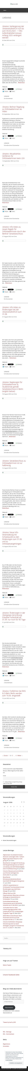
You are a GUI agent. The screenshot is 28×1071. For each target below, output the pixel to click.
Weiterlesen (21, 82)
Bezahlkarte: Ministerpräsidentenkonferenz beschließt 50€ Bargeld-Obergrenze (13, 879)
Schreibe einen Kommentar (11, 145)
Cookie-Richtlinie (8, 1060)
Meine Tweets (7, 965)
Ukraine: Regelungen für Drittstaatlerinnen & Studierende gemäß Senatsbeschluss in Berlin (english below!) (12, 386)
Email (4, 775)
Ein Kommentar (8, 98)
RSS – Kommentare (8, 1034)
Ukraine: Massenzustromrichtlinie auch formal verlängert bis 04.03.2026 (13, 873)
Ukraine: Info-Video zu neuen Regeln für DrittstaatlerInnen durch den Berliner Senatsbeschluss (14, 230)
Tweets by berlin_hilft (9, 1022)
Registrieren (6, 1044)
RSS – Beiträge (7, 1032)
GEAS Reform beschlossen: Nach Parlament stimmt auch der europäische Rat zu (12, 917)
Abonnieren (9, 1008)
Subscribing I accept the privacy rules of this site (12, 782)
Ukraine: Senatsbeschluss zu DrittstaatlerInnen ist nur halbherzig (14, 463)
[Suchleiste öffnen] (26, 10)
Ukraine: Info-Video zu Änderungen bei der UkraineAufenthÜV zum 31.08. (12, 310)
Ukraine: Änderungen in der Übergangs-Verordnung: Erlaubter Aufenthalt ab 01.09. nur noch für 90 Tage (13, 616)
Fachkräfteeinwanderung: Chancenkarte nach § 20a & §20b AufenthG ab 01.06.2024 (12, 903)
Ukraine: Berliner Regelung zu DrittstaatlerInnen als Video (13, 109)
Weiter (20, 755)
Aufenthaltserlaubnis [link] (11, 431)
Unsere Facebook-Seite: (11, 975)
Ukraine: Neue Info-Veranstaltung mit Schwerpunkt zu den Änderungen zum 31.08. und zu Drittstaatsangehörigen (12, 538)
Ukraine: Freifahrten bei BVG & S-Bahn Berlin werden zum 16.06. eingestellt (14, 693)
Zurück (5, 755)
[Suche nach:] (14, 938)
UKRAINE (6, 96)
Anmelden (6, 1046)
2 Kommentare (8, 682)
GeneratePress (22, 1068)
